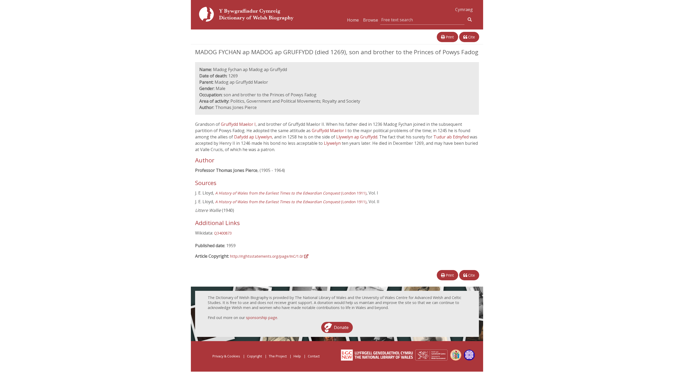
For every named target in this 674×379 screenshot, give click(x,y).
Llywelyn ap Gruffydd (356, 137)
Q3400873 (223, 233)
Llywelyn (333, 143)
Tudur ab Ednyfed (451, 137)
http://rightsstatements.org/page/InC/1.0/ (267, 256)
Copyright (254, 356)
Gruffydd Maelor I (238, 124)
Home (353, 20)
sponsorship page (261, 317)
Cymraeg (464, 9)
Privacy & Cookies (226, 356)
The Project (278, 356)
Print (449, 36)
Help (297, 356)
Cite (471, 36)
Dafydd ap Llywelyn (253, 137)
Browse (370, 20)
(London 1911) (290, 193)
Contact (314, 356)
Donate (341, 327)
